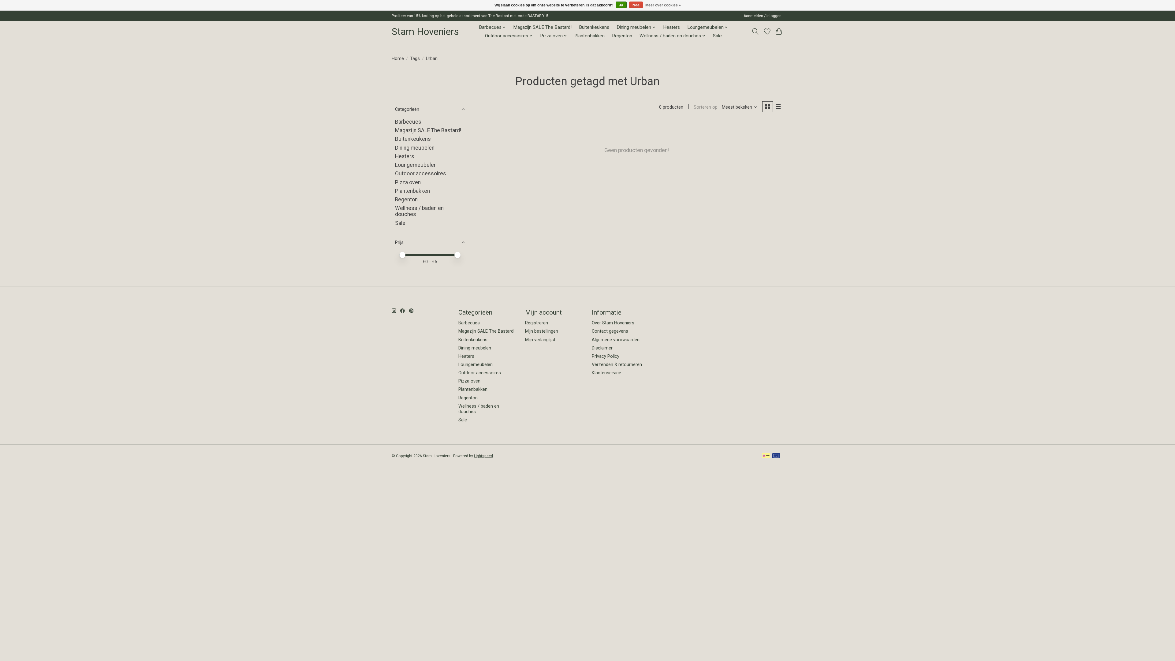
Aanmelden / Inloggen (762, 16)
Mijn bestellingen (541, 331)
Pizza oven (408, 182)
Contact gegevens (610, 331)
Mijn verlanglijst (540, 339)
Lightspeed (483, 456)
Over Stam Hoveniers (613, 323)
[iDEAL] (766, 456)
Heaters (671, 27)
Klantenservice (606, 372)
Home (398, 58)
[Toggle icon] (755, 31)
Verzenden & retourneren (617, 364)
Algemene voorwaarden (616, 339)
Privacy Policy (605, 356)
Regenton (622, 36)
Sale (717, 36)
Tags (415, 58)
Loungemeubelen (416, 165)
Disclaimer (602, 348)
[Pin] (776, 456)
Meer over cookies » (663, 5)
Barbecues (408, 122)
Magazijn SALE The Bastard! (542, 27)
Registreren (536, 323)
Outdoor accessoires (420, 173)
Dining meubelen (415, 148)
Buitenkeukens (594, 27)
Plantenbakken (589, 36)
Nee (636, 5)
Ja (621, 5)
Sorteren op (706, 107)
